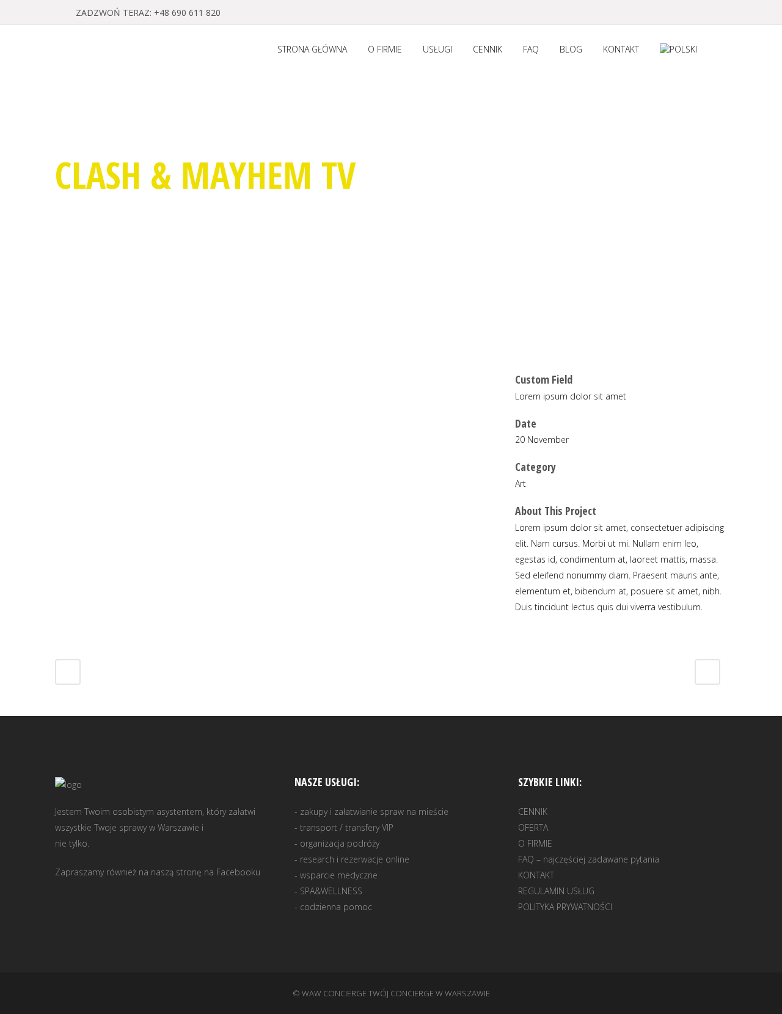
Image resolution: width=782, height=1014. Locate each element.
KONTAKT (536, 875)
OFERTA (533, 827)
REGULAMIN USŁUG (556, 891)
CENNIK (532, 811)
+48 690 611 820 (187, 12)
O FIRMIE (535, 843)
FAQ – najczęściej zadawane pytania (588, 859)
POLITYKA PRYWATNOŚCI (565, 907)
